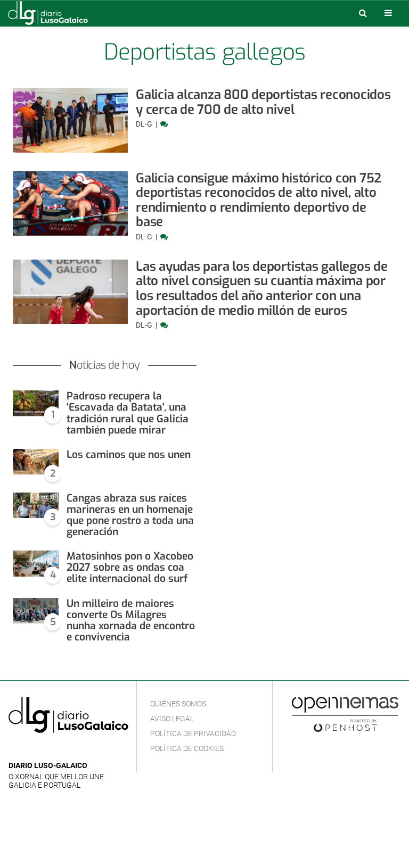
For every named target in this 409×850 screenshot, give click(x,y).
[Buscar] (362, 13)
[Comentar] (164, 124)
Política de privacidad (193, 733)
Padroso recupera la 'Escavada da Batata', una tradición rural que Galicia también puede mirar (128, 412)
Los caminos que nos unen (129, 454)
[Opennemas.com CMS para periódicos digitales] (345, 714)
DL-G (145, 124)
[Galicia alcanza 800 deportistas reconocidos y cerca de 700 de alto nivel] (70, 120)
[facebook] (32, 750)
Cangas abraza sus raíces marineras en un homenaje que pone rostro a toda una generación (130, 514)
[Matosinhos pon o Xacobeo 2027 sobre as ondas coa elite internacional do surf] (36, 564)
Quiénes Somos (178, 703)
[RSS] (64, 750)
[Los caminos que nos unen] (36, 462)
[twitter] (47, 750)
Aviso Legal (172, 718)
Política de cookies (187, 748)
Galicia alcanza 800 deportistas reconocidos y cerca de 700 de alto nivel (263, 102)
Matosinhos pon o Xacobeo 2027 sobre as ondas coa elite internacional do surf (130, 567)
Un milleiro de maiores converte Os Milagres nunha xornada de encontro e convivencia (131, 620)
